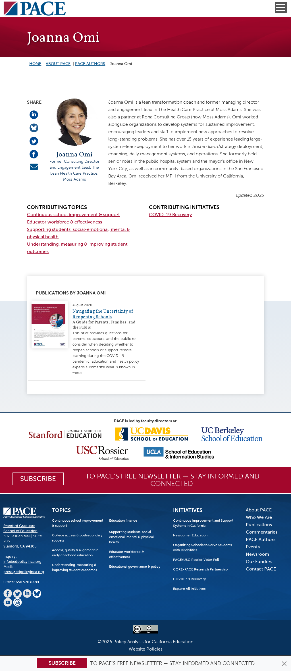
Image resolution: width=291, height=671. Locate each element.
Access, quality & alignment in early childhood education (75, 552)
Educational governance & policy (134, 566)
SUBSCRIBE (38, 478)
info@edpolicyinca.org (22, 561)
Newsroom (257, 554)
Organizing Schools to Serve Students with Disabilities (202, 547)
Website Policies (146, 649)
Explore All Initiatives (189, 589)
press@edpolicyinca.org (23, 572)
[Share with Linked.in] (34, 114)
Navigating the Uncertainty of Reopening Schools (102, 314)
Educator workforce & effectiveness (64, 222)
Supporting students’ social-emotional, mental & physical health (131, 537)
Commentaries (261, 532)
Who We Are (259, 517)
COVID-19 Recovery (170, 214)
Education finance (123, 520)
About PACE (58, 64)
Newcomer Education (190, 535)
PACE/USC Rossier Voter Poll (196, 560)
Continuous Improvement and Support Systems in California (203, 523)
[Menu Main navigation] (281, 7)
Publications (259, 524)
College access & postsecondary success (77, 537)
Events (253, 546)
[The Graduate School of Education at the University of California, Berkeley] (232, 434)
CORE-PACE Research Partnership (200, 569)
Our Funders (259, 561)
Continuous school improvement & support (73, 214)
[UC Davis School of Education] (151, 434)
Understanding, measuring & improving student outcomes (74, 567)
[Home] (34, 8)
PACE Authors (90, 64)
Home (35, 64)
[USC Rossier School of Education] (102, 452)
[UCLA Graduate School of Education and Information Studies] (179, 452)
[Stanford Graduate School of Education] (65, 434)
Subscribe (62, 663)
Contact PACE (261, 569)
